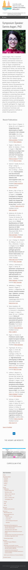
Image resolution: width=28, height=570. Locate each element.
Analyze (5, 483)
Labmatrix (8, 522)
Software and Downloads (9, 509)
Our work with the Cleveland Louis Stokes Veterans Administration (13, 527)
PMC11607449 (17, 261)
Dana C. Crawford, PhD (9, 497)
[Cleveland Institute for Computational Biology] (14, 5)
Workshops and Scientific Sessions (11, 545)
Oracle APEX (8, 518)
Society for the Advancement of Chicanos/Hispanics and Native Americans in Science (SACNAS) (14, 551)
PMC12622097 (13, 210)
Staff (5, 503)
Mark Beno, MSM (8, 492)
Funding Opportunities (8, 538)
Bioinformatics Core (8, 512)
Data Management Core (9, 514)
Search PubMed (7, 427)
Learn (5, 485)
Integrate (6, 481)
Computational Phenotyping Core (11, 525)
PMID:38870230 (18, 328)
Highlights (6, 480)
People (4, 487)
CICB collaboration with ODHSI (11, 529)
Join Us (5, 505)
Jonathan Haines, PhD (9, 490)
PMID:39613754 (13, 259)
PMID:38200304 (18, 345)
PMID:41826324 (18, 183)
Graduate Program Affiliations (10, 542)
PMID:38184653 (13, 367)
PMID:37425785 (18, 419)
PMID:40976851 (13, 235)
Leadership (6, 489)
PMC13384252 (17, 142)
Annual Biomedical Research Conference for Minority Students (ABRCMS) (14, 547)
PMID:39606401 (13, 280)
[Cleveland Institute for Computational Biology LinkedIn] (14, 433)
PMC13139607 (13, 187)
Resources (5, 511)
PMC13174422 (17, 161)
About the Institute (7, 476)
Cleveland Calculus (7, 557)
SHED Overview (9, 517)
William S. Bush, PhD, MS (10, 494)
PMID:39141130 (13, 303)
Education (5, 540)
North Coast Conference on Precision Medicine (13, 555)
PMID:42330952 (13, 140)
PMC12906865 (17, 237)
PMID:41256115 (19, 206)
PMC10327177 (13, 423)
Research (5, 507)
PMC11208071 (13, 332)
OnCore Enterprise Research (12, 520)
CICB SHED (7, 515)
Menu (5, 17)
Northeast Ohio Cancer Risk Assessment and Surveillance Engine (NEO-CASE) (14, 535)
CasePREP (6, 543)
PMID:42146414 (13, 159)
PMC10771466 (17, 369)
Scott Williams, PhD (9, 499)
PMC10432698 (17, 396)
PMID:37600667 (13, 394)
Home (4, 475)
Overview (6, 478)
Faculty (5, 501)
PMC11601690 (17, 282)
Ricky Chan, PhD (8, 495)
